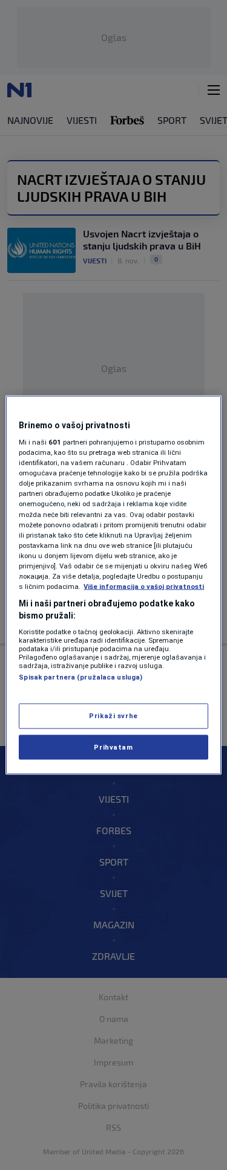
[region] (113, 585)
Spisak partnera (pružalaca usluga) (80, 677)
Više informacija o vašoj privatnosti (144, 586)
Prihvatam (113, 746)
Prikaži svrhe (113, 715)
